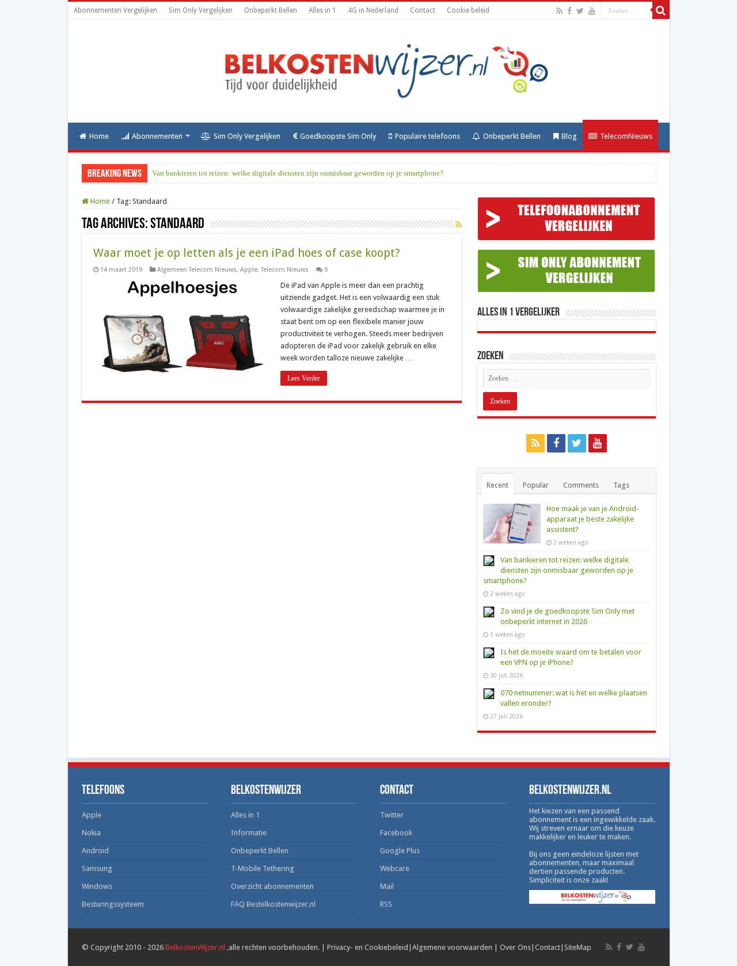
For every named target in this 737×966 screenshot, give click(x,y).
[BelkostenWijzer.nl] (369, 69)
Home (99, 136)
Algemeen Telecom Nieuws (197, 269)
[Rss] (559, 11)
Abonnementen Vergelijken (115, 10)
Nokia (91, 832)
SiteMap (577, 947)
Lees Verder (303, 378)
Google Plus (400, 850)
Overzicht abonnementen (272, 886)
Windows (97, 886)
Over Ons (515, 947)
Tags (621, 485)
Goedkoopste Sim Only (338, 136)
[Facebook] (569, 11)
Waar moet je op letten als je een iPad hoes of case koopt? (246, 253)
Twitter (392, 815)
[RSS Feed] (458, 224)
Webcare (394, 868)
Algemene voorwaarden (452, 947)
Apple (248, 269)
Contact (422, 10)
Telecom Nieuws (285, 269)
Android (95, 850)
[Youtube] (592, 11)
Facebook (396, 832)
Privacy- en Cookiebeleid (367, 947)
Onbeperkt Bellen (270, 10)
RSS (386, 904)
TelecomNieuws (626, 136)
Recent (497, 485)
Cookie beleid (468, 10)
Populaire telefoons (427, 136)
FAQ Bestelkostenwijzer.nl (273, 904)
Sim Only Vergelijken (201, 10)
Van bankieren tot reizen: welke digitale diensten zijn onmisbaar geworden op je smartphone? (297, 173)
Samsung (97, 868)
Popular (536, 485)
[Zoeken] (661, 10)
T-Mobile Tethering (262, 868)
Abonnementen (157, 136)
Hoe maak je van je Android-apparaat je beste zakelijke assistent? (592, 519)
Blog (569, 136)
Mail (387, 886)
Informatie (249, 832)
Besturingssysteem (113, 904)
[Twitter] (580, 11)
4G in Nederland (373, 10)
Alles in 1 (322, 10)
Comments (581, 485)
